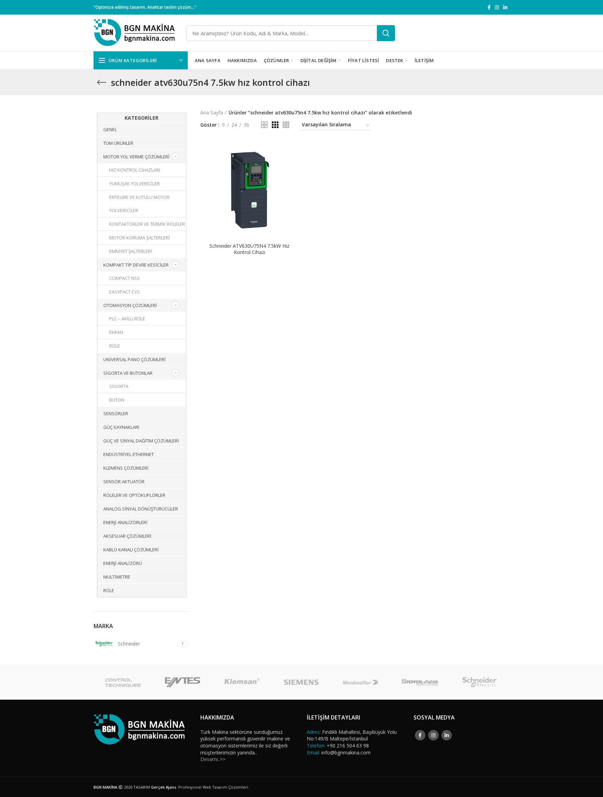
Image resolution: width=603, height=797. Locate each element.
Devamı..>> (212, 759)
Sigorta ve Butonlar (127, 373)
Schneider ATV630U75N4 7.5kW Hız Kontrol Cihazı (249, 249)
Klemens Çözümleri (126, 468)
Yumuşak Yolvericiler (134, 183)
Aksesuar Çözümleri (127, 536)
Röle (114, 346)
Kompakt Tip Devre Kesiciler (136, 265)
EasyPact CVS (124, 292)
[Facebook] (489, 7)
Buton (116, 400)
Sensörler (115, 413)
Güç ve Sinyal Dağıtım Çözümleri (141, 441)
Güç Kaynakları (121, 427)
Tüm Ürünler (118, 143)
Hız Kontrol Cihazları (134, 170)
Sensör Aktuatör (123, 481)
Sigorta (118, 386)
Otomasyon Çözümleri (130, 305)
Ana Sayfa (211, 112)
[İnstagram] (497, 7)
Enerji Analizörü (122, 563)
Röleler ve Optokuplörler (134, 495)
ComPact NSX (124, 278)
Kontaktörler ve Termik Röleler (147, 224)
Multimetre (116, 577)
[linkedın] (505, 7)
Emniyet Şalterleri (130, 251)
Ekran (116, 332)
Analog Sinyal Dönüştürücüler (140, 509)
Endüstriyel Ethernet (128, 454)
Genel (110, 129)
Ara (386, 33)
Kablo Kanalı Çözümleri (131, 549)
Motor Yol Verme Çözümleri (136, 157)
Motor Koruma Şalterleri (139, 237)
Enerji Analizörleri (125, 522)
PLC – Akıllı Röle (127, 318)
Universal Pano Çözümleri (134, 359)
